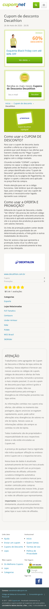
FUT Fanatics (10, 310)
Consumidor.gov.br (36, 594)
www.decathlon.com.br (14, 274)
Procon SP (5, 597)
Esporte (7, 301)
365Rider (8, 339)
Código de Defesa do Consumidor (14, 594)
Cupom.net (16, 600)
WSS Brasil (9, 334)
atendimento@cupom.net (18, 590)
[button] (36, 5)
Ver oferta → (24, 60)
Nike (6, 325)
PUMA (7, 329)
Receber (35, 94)
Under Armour (10, 320)
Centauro (8, 315)
